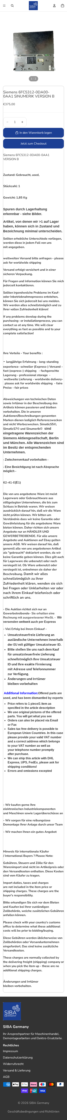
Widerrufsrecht (13, 1064)
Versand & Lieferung (16, 1070)
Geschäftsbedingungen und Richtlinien (33, 1112)
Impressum (10, 1051)
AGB (6, 1077)
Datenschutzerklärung (18, 1058)
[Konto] (54, 5)
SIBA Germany (39, 1103)
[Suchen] (12, 5)
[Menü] (4, 5)
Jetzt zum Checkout (34, 144)
